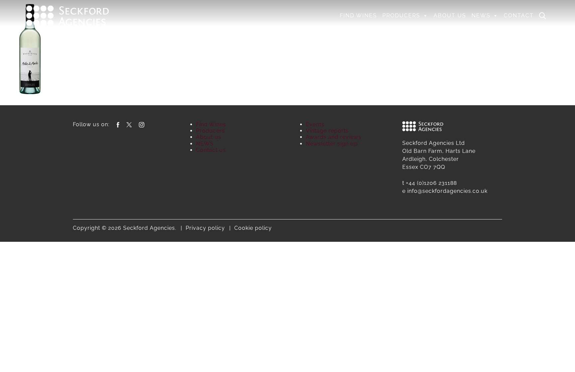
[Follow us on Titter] (129, 124)
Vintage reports (327, 131)
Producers (401, 15)
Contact (519, 15)
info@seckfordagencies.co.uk (447, 191)
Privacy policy (205, 228)
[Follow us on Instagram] (141, 124)
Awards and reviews (333, 137)
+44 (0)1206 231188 (431, 183)
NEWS (481, 15)
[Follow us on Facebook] (117, 124)
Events (315, 124)
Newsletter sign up (332, 144)
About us (450, 15)
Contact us (211, 150)
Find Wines (358, 15)
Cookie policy (253, 228)
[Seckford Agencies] (67, 15)
